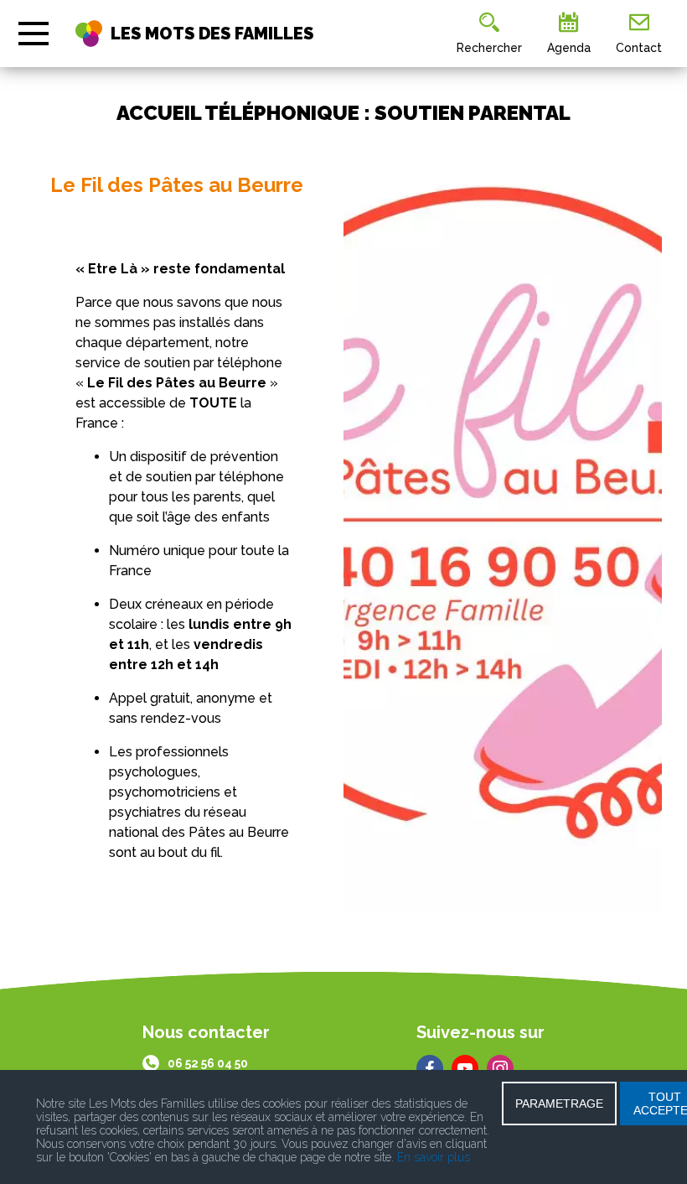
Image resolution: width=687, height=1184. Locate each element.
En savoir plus (433, 1157)
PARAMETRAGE (559, 1103)
